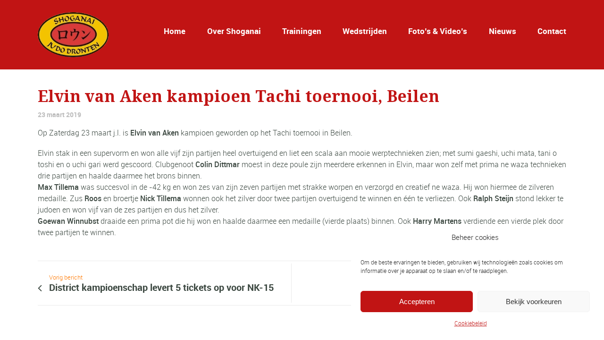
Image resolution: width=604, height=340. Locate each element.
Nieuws (502, 31)
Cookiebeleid (470, 323)
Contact (551, 31)
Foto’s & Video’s (437, 31)
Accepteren (417, 302)
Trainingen (301, 31)
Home (174, 31)
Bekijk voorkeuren (534, 302)
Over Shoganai (234, 31)
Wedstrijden (365, 31)
